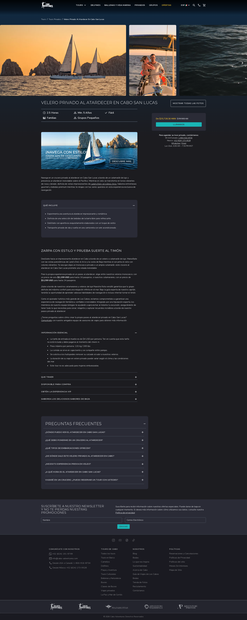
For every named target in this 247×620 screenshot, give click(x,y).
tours (43, 19)
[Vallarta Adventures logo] (56, 606)
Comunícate (46, 320)
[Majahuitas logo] (117, 606)
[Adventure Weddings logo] (154, 606)
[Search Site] (194, 5)
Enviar (124, 526)
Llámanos (178, 124)
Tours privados (55, 19)
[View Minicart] (204, 5)
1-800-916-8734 (185, 138)
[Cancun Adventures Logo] (84, 606)
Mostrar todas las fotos (188, 103)
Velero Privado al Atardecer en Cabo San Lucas (84, 19)
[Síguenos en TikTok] (133, 540)
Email (184, 143)
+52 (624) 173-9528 (182, 140)
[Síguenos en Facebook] (126, 540)
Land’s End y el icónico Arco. (104, 184)
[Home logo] (47, 5)
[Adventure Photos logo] (187, 606)
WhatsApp (175, 143)
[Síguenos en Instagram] (113, 540)
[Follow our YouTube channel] (120, 540)
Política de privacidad (125, 512)
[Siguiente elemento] (242, 63)
